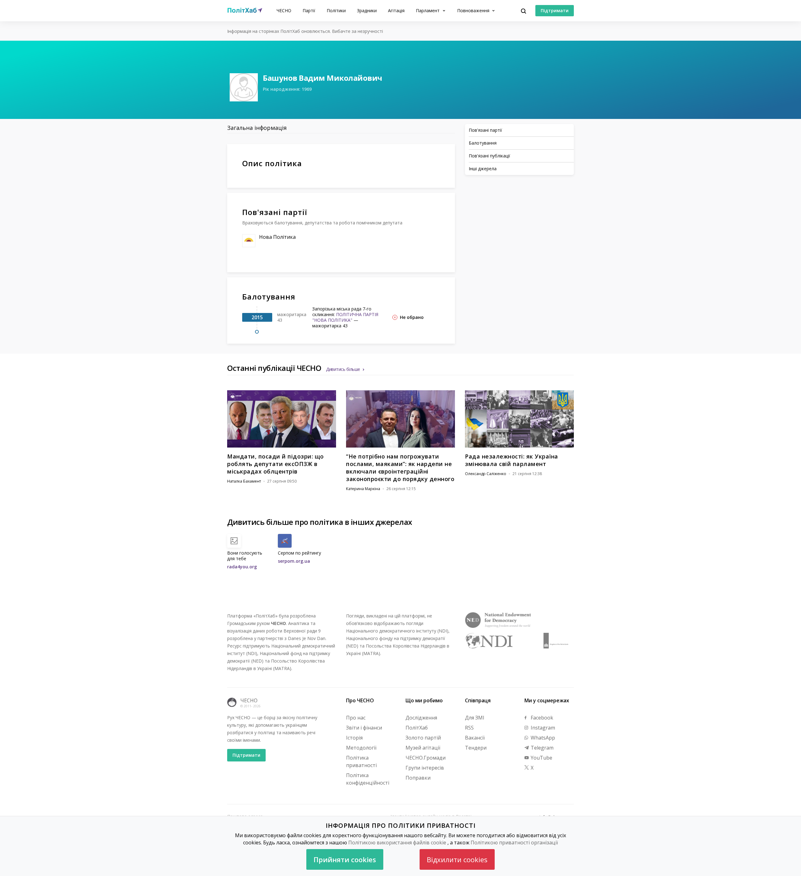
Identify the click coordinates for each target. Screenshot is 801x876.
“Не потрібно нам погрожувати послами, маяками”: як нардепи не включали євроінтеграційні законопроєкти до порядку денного (400, 468)
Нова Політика (277, 237)
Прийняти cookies (345, 859)
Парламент (428, 10)
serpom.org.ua (294, 561)
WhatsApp (542, 737)
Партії (309, 10)
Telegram (541, 747)
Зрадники (367, 10)
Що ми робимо (424, 700)
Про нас (355, 717)
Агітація (396, 10)
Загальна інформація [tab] (257, 127)
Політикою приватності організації (514, 842)
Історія (354, 737)
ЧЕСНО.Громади (426, 757)
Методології (361, 747)
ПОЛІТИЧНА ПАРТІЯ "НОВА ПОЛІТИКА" (345, 317)
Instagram (542, 727)
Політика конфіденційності (367, 779)
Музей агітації (423, 747)
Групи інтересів (425, 767)
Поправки (418, 777)
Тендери (476, 747)
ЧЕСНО (284, 10)
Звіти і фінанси (364, 727)
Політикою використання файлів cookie (397, 842)
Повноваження (474, 10)
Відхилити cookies (457, 859)
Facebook (541, 717)
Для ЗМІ (474, 717)
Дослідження (421, 717)
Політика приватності (361, 761)
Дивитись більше (343, 369)
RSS (469, 727)
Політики (336, 10)
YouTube (540, 757)
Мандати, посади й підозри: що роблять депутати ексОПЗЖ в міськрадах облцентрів (275, 464)
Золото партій (423, 737)
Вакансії (475, 737)
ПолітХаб (417, 727)
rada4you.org (242, 567)
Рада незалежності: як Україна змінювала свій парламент (511, 460)
